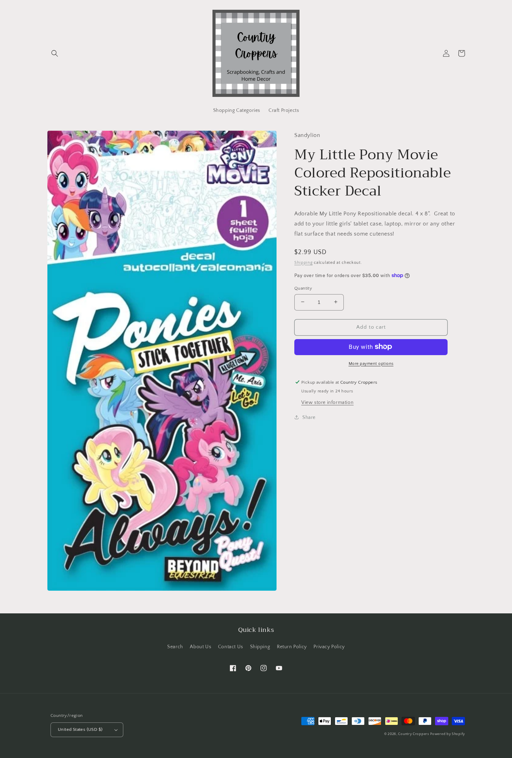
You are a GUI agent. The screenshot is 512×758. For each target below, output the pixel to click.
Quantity (303, 287)
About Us (200, 647)
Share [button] (309, 417)
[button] (54, 53)
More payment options (371, 363)
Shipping (303, 262)
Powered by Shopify (447, 734)
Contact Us (230, 647)
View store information (327, 402)
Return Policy (292, 647)
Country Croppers (413, 734)
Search (175, 647)
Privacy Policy (328, 647)
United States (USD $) (80, 729)
